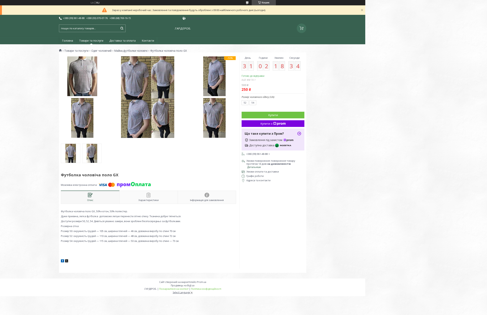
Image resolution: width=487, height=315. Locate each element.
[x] (66, 261)
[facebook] (62, 261)
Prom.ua (201, 282)
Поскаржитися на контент (174, 288)
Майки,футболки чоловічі (130, 50)
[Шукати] (122, 28)
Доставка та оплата (122, 40)
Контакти (148, 40)
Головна (67, 40)
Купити (273, 115)
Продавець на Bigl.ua (182, 285)
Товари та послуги (91, 40)
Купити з (266, 123)
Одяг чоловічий (101, 50)
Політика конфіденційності (206, 288)
